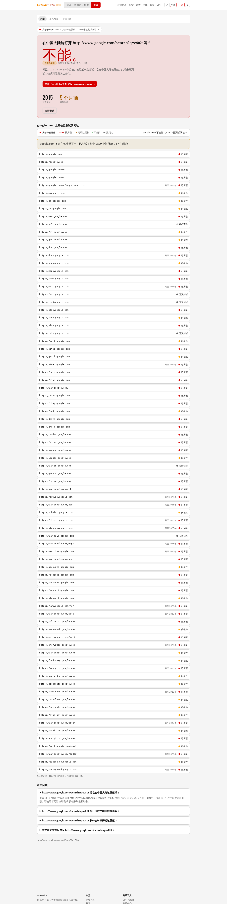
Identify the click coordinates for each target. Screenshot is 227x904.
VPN (159, 4)
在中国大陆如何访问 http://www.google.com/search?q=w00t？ (78, 830)
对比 (145, 4)
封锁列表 (122, 4)
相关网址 (53, 18)
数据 (152, 4)
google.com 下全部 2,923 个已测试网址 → (165, 132)
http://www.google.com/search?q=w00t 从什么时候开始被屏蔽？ (79, 820)
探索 (131, 4)
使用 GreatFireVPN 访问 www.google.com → (70, 84)
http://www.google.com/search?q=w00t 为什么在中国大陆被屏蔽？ (81, 811)
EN (167, 4)
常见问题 (67, 18)
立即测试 (49, 110)
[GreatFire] (49, 5)
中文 (173, 4)
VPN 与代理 (128, 899)
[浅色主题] (182, 5)
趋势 (138, 4)
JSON (76, 840)
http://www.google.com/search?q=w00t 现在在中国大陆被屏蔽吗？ (81, 792)
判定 (42, 18)
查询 (96, 5)
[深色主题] (187, 5)
